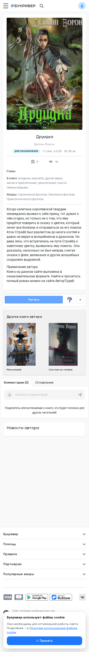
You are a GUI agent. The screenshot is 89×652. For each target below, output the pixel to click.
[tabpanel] (44, 402)
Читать (34, 300)
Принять (44, 641)
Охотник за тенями (60, 369)
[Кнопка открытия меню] (5, 5)
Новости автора (23, 427)
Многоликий (14, 369)
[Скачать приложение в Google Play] (37, 597)
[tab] (16, 382)
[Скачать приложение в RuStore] (61, 597)
